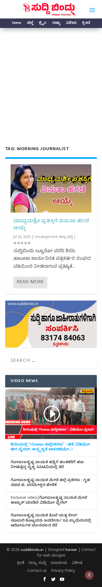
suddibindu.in (32, 550)
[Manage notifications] (89, 575)
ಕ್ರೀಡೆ (86, 23)
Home (16, 23)
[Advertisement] (51, 81)
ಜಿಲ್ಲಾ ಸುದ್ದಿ (66, 237)
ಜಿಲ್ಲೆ (30, 23)
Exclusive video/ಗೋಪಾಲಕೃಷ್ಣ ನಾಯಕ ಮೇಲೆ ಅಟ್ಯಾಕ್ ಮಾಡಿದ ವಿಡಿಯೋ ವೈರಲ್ (49, 501)
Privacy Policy (63, 571)
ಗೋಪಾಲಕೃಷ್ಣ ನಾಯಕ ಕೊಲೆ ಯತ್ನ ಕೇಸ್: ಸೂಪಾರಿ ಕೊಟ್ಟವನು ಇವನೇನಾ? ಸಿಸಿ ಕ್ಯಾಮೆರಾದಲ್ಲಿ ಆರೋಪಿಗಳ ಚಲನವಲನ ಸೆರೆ (51, 521)
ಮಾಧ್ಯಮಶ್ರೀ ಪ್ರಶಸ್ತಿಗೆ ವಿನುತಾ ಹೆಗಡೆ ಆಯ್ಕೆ (51, 224)
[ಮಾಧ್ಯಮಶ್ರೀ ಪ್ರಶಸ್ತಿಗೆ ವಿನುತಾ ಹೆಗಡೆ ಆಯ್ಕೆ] (51, 188)
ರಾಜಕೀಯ (59, 563)
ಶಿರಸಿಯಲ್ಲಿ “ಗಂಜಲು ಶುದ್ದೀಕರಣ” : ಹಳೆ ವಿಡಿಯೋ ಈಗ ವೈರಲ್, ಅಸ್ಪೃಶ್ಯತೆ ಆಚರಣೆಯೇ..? (50, 448)
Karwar (71, 550)
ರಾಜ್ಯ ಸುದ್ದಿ (37, 563)
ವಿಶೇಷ (71, 23)
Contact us (37, 571)
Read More (30, 282)
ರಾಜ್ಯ (56, 23)
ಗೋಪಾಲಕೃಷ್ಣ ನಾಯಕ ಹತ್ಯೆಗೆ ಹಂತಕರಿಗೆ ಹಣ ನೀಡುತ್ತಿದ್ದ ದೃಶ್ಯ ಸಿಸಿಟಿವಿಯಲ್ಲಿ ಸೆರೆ (47, 465)
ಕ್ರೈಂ (42, 23)
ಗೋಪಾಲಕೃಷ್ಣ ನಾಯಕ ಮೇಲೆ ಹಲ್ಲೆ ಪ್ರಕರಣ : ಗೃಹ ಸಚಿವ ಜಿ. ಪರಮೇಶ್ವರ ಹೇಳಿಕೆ (50, 483)
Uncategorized (45, 237)
